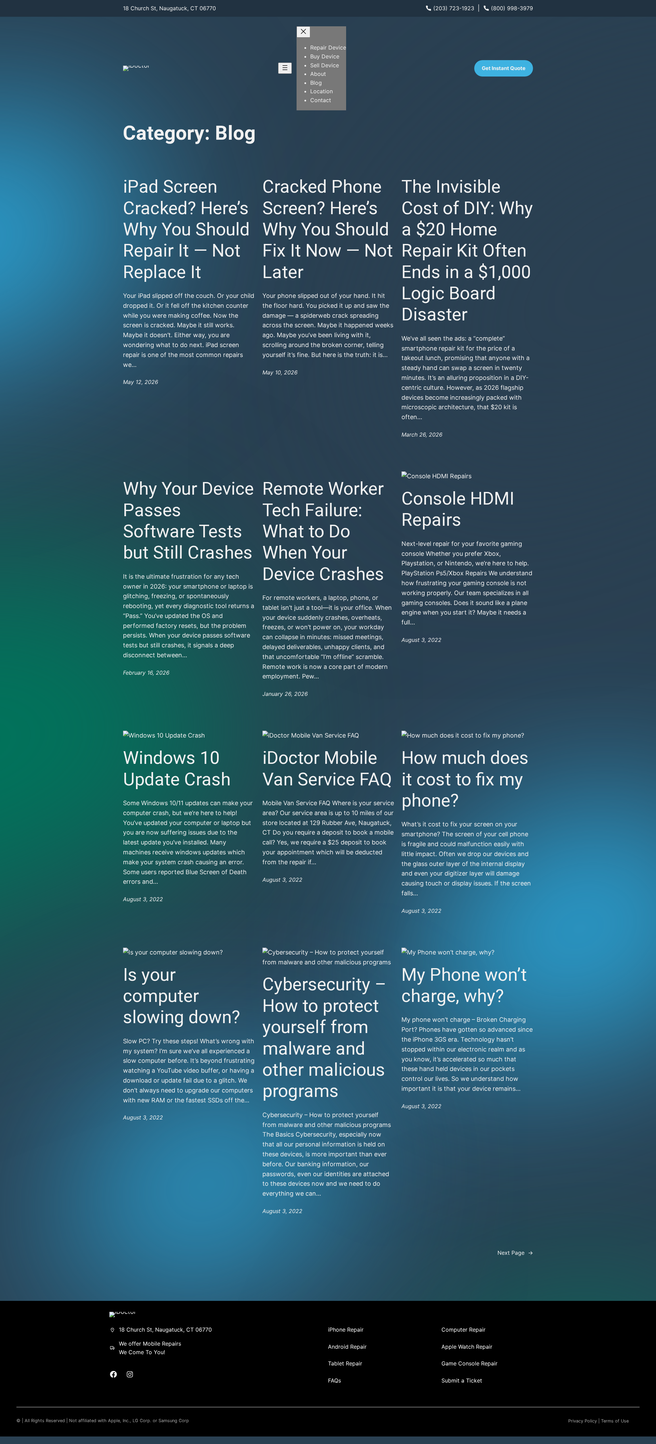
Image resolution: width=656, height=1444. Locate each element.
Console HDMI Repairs (457, 509)
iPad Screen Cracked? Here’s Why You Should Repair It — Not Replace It (186, 229)
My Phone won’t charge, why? (464, 985)
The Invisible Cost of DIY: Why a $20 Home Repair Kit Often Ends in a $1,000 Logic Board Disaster (467, 250)
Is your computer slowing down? (181, 996)
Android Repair (347, 1346)
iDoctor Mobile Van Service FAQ (327, 768)
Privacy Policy (582, 1421)
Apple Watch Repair (466, 1346)
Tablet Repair (345, 1363)
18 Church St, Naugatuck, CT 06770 (169, 8)
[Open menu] (285, 68)
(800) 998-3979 (512, 8)
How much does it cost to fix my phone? (465, 779)
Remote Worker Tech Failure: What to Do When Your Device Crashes (323, 531)
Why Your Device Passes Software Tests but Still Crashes (188, 520)
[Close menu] (303, 32)
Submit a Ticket (461, 1380)
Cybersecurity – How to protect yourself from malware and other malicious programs (324, 1037)
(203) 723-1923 (453, 8)
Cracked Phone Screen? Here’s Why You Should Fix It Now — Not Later (327, 229)
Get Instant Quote (503, 68)
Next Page (515, 1252)
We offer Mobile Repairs (150, 1343)
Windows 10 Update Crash (177, 768)
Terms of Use (615, 1421)
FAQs (334, 1380)
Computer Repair (463, 1329)
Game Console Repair (469, 1363)
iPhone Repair (346, 1329)
